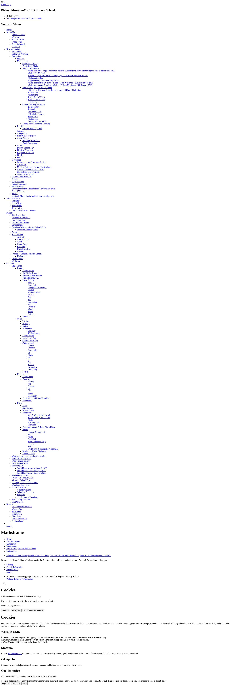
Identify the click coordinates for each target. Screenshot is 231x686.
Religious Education (25, 152)
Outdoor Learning (30, 340)
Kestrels (20, 374)
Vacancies (16, 46)
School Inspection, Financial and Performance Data (33, 189)
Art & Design (23, 138)
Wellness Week (34, 292)
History (31, 345)
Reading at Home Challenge (34, 451)
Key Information (13, 49)
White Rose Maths (30, 66)
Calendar (15, 201)
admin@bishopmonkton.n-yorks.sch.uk (24, 18)
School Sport (17, 466)
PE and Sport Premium (21, 177)
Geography (32, 285)
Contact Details (18, 34)
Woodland (32, 307)
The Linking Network (21, 499)
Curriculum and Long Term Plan (36, 398)
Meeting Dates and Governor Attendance (34, 167)
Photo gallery (28, 379)
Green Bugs (22, 244)
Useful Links (17, 258)
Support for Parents (30, 68)
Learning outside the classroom (25, 482)
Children (10, 263)
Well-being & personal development (43, 449)
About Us (10, 32)
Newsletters (17, 205)
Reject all (5, 610)
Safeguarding (17, 186)
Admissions (17, 51)
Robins (20, 268)
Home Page (6, 4)
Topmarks (32, 109)
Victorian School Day (21, 480)
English (20, 126)
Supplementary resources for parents (43, 80)
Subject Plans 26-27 (30, 278)
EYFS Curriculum (30, 273)
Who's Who (17, 42)
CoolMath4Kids (34, 112)
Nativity (31, 314)
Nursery (9, 504)
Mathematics (22, 61)
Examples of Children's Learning (36, 124)
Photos (25, 429)
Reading (26, 316)
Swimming (32, 367)
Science (20, 131)
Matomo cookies (15, 653)
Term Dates (17, 208)
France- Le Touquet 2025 (22, 478)
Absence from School (21, 217)
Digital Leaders (23, 249)
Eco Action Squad (19, 487)
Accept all (16, 610)
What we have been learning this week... (29, 456)
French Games (28, 454)
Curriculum (16, 56)
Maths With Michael (36, 73)
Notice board (27, 376)
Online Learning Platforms (33, 104)
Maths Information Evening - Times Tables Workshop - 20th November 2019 (60, 83)
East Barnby (27, 408)
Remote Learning (19, 184)
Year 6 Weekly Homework (39, 417)
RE (29, 299)
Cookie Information (14, 567)
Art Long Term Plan (31, 140)
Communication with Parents (24, 210)
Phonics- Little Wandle (32, 275)
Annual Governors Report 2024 (30, 169)
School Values (18, 191)
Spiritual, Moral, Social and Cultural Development (33, 196)
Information (17, 514)
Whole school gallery (21, 461)
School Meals (17, 225)
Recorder (21, 246)
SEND (15, 193)
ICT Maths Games (35, 114)
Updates (20, 256)
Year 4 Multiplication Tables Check (37, 87)
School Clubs (17, 234)
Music (19, 145)
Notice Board (28, 270)
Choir (19, 242)
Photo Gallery (28, 280)
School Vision (18, 39)
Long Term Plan (29, 338)
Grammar (32, 425)
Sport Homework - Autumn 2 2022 (32, 468)
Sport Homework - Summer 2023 (31, 473)
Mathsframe (33, 95)
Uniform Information (20, 222)
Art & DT (32, 439)
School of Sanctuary (25, 492)
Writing (25, 321)
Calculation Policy (30, 63)
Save (24, 684)
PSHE (19, 155)
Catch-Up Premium (20, 54)
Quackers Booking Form (27, 230)
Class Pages (17, 266)
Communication (18, 220)
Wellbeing (16, 261)
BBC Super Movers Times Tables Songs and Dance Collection (54, 90)
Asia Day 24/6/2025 (20, 475)
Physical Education (25, 150)
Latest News (17, 203)
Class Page (16, 516)
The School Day (19, 215)
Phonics (20, 59)
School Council (18, 44)
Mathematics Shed (35, 78)
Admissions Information (22, 507)
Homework (27, 328)
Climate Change (24, 490)
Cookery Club (23, 239)
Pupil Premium (18, 181)
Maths (30, 311)
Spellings (32, 331)
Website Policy (12, 569)
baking (31, 283)
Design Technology (25, 148)
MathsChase (33, 119)
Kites (19, 403)
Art (29, 297)
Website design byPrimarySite (19, 579)
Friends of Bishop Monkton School (27, 254)
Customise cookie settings (32, 610)
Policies (15, 179)
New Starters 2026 (20, 463)
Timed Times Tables (36, 97)
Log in (9, 526)
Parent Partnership (19, 519)
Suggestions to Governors (28, 172)
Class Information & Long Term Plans (38, 427)
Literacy (31, 348)
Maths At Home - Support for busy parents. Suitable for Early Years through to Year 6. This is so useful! (71, 71)
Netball (20, 251)
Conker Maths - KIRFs (37, 121)
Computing (22, 133)
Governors (16, 160)
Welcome (16, 37)
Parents (9, 213)
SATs (24, 405)
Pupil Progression (29, 143)
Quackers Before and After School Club (29, 227)
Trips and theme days (37, 441)
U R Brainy (33, 102)
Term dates (16, 511)
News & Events (13, 198)
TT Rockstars (33, 92)
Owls (19, 319)
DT (29, 360)
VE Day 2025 (18, 502)
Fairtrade (21, 494)
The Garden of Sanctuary (27, 497)
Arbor (14, 232)
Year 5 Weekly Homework (39, 415)
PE (29, 304)
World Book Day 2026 (32, 128)
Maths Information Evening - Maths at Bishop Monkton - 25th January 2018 (60, 85)
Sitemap (9, 565)
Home (9, 30)
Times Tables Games (36, 99)
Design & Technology (37, 287)
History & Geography (26, 136)
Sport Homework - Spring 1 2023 (31, 470)
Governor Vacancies (25, 174)
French (20, 157)
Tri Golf (20, 237)
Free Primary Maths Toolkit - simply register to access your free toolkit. (58, 75)
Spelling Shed (34, 422)
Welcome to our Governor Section (31, 162)
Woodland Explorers (20, 485)
